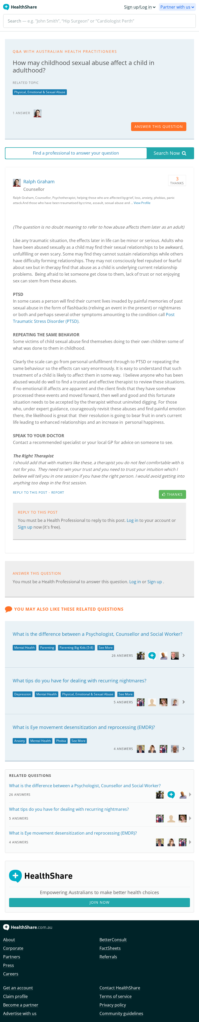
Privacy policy (113, 1005)
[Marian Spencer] (175, 701)
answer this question (158, 126)
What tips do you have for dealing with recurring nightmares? (79, 680)
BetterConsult (113, 940)
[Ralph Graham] (37, 112)
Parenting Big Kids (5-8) (76, 647)
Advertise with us (20, 1013)
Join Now (100, 902)
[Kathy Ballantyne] (163, 701)
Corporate (13, 948)
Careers (10, 974)
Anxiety (19, 741)
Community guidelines (121, 1013)
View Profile (142, 203)
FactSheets (110, 948)
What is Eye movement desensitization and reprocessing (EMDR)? (84, 727)
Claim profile (15, 996)
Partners (11, 957)
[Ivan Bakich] (175, 655)
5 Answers (123, 702)
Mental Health (24, 647)
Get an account (18, 988)
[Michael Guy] (175, 748)
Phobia (61, 741)
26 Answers (122, 655)
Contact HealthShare (120, 988)
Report (57, 492)
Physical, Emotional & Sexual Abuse (39, 92)
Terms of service (116, 996)
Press (8, 965)
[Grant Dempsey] (163, 655)
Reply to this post (30, 492)
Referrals (108, 957)
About (9, 940)
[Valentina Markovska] (141, 748)
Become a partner (20, 1005)
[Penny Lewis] (152, 748)
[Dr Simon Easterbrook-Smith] (141, 701)
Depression (22, 694)
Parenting (47, 647)
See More (106, 647)
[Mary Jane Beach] (141, 655)
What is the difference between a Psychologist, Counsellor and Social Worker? (97, 634)
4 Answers (123, 749)
